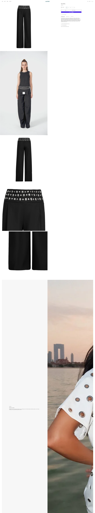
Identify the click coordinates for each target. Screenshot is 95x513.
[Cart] (93, 1)
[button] (2, 1)
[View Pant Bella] (24, 93)
